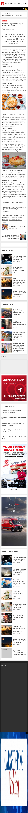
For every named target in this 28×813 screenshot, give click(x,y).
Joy (23, 215)
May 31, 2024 (16, 316)
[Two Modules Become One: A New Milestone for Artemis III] (6, 259)
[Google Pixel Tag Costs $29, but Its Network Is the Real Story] (6, 270)
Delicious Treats (9, 215)
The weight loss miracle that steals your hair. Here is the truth (19, 582)
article (3, 59)
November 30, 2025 (17, 327)
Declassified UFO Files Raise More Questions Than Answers (19, 570)
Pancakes (20, 217)
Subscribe (26, 9)
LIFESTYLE (4, 20)
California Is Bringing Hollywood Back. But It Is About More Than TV (19, 281)
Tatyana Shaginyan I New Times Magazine (11, 28)
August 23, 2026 (17, 656)
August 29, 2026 (17, 574)
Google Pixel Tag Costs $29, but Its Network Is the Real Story (19, 269)
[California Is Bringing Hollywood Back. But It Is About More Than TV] (6, 282)
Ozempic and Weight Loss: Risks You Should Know (19, 605)
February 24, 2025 (5, 29)
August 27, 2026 (17, 274)
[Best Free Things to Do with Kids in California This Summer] (6, 336)
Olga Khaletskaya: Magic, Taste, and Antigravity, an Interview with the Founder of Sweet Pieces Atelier (18, 348)
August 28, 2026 (17, 586)
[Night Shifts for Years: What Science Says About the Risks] (6, 653)
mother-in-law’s (14, 217)
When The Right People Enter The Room (18, 617)
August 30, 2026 (17, 261)
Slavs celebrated (12, 219)
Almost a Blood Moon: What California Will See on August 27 (19, 292)
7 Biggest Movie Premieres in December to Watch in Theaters (19, 323)
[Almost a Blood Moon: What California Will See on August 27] (6, 294)
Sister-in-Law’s (5, 219)
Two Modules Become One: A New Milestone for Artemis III (19, 257)
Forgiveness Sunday (18, 215)
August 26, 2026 (17, 609)
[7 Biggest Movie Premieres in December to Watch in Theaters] (6, 324)
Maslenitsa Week (5, 217)
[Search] (23, 8)
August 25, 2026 (17, 285)
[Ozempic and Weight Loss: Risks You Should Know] (6, 607)
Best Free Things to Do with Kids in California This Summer (19, 335)
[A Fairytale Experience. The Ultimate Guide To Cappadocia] (6, 313)
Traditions (19, 219)
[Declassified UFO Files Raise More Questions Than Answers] (6, 572)
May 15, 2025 (16, 339)
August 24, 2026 (17, 296)
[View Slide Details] (14, 677)
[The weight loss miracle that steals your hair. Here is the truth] (6, 583)
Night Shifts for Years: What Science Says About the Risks (19, 652)
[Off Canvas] (2, 8)
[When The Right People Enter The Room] (6, 618)
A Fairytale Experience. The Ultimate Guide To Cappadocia (18, 311)
